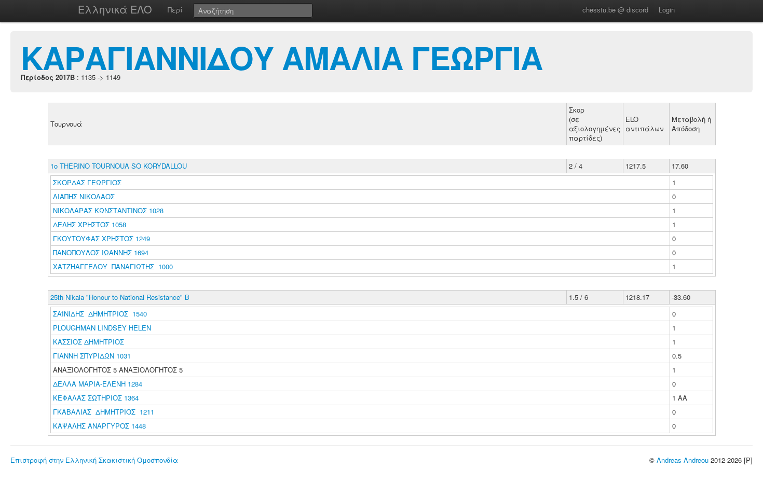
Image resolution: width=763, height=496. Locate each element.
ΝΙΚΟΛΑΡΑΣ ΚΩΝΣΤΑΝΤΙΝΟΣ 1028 (108, 210)
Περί (175, 10)
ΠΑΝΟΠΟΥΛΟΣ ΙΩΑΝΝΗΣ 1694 (100, 252)
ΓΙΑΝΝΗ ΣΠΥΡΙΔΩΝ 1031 (92, 356)
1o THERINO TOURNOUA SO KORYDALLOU (118, 166)
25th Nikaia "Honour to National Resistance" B (119, 297)
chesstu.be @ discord (615, 10)
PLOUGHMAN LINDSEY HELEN (103, 328)
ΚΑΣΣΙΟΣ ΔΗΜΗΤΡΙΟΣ (89, 342)
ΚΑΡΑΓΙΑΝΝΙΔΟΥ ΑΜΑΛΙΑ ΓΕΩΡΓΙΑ (281, 57)
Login (667, 10)
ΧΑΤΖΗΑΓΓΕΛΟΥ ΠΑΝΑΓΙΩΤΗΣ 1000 (113, 266)
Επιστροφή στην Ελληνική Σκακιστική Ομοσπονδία (94, 460)
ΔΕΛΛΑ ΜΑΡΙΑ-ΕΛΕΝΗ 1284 (97, 384)
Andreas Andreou (683, 460)
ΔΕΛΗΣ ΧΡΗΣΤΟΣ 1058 (89, 224)
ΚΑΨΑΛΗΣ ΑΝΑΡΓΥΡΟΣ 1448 (99, 426)
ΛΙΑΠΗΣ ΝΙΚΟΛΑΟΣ (85, 196)
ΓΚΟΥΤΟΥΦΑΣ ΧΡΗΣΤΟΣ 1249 (101, 238)
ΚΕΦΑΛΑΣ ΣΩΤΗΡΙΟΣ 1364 (96, 398)
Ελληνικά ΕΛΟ (115, 9)
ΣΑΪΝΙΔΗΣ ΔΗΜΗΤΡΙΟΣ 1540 (100, 314)
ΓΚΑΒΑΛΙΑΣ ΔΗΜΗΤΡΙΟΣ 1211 (103, 412)
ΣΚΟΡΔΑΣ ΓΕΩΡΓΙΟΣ (88, 182)
